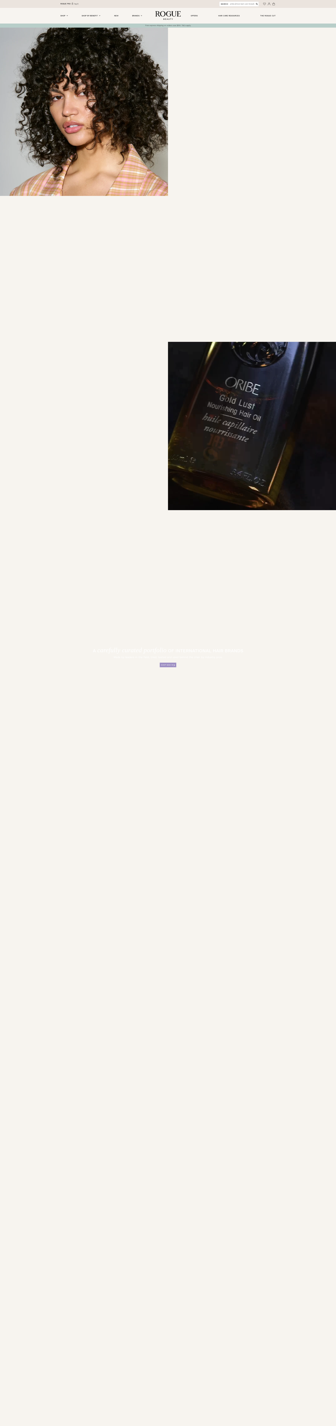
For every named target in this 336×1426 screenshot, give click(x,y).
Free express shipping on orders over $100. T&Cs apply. (168, 25)
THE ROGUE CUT (268, 16)
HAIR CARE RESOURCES (229, 16)
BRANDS (136, 16)
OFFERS (194, 16)
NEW (116, 16)
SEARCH (224, 4)
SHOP (62, 16)
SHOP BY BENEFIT (90, 16)
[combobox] (241, 4)
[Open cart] (274, 4)
